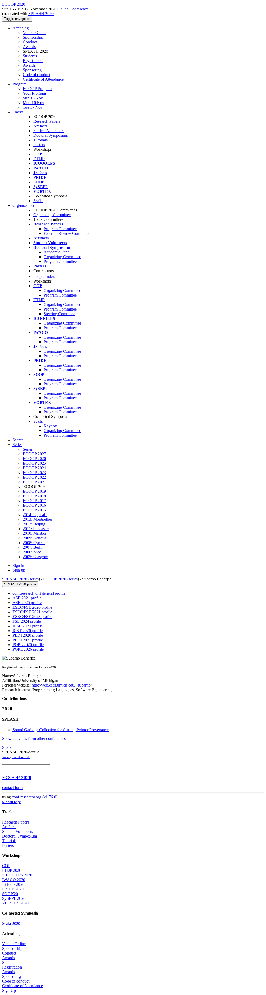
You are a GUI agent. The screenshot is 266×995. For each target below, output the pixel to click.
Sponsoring (32, 70)
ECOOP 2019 (34, 491)
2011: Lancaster (36, 528)
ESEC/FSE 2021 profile (32, 612)
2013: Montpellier (37, 519)
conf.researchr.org (26, 797)
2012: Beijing (34, 524)
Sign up (18, 570)
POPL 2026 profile (28, 649)
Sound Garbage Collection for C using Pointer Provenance (60, 730)
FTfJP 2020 (11, 870)
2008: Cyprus (34, 542)
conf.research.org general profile (38, 593)
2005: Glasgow (35, 556)
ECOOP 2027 (34, 454)
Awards (29, 46)
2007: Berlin (33, 547)
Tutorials (40, 140)
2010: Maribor (34, 533)
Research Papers (46, 121)
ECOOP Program (37, 88)
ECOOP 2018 (34, 496)
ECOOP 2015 (34, 510)
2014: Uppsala (35, 514)
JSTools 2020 (13, 884)
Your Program (34, 93)
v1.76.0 (50, 797)
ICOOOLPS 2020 (17, 875)
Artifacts (40, 126)
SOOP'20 (10, 893)
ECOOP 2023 (34, 472)
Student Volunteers (48, 130)
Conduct (30, 42)
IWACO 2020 (13, 879)
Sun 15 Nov (33, 98)
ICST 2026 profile (27, 630)
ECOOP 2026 (34, 458)
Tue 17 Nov (33, 107)
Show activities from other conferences (34, 738)
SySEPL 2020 (13, 898)
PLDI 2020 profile (27, 635)
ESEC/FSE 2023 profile (32, 616)
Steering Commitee (59, 314)
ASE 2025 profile (27, 602)
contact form (12, 787)
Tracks (17, 112)
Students (30, 56)
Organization (23, 205)
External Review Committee (67, 233)
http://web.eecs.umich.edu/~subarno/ (61, 685)
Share (6, 747)
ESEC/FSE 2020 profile (32, 607)
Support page (11, 802)
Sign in (18, 565)
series (34, 579)
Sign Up (9, 990)
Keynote (51, 426)
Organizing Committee (52, 214)
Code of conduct (36, 74)
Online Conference (73, 9)
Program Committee (60, 229)
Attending (20, 28)
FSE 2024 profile (26, 621)
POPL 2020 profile (28, 644)
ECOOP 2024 (34, 468)
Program (19, 84)
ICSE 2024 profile (27, 626)
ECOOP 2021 (34, 482)
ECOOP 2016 (34, 505)
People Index (44, 276)
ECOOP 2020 (54, 579)
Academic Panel (57, 252)
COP (6, 865)
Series (28, 449)
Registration (33, 60)
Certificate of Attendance (43, 79)
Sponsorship (33, 37)
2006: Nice (32, 552)
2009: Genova (34, 538)
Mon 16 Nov (33, 102)
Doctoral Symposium (50, 135)
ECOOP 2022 (34, 477)
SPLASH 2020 (41, 13)
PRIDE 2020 (13, 889)
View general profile (16, 757)
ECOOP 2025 (34, 463)
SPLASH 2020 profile (20, 584)
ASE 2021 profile (27, 598)
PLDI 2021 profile (27, 640)
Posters (39, 144)
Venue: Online (34, 32)
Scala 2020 (11, 923)
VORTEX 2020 (15, 903)
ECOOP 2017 (34, 500)
